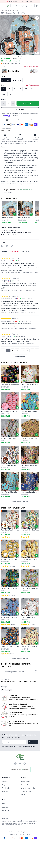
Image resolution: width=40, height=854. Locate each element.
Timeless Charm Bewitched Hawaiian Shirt (23, 290)
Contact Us (5, 810)
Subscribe (32, 742)
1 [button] (7, 350)
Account (5, 807)
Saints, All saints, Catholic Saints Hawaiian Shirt (24, 272)
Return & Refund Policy (28, 788)
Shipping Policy (26, 785)
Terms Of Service (26, 791)
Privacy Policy (25, 781)
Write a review (20, 356)
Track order (6, 788)
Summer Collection (30, 682)
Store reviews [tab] (14, 252)
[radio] (6, 80)
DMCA (23, 794)
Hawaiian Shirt (18, 508)
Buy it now (20, 110)
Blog (3, 785)
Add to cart (27, 103)
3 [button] (17, 350)
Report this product (9, 235)
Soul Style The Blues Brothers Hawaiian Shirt (24, 328)
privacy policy (30, 746)
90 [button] (28, 350)
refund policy (27, 232)
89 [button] (23, 350)
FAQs (4, 804)
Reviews (5, 791)
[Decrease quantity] (3, 103)
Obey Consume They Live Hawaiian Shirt (23, 312)
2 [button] (12, 350)
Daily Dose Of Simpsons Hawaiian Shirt (22, 343)
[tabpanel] (20, 307)
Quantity (4, 99)
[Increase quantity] (13, 103)
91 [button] (32, 350)
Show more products (20, 501)
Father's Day (17, 682)
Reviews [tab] (4, 252)
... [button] (20, 350)
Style (3, 66)
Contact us (12, 230)
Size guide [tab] (26, 252)
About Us (5, 781)
